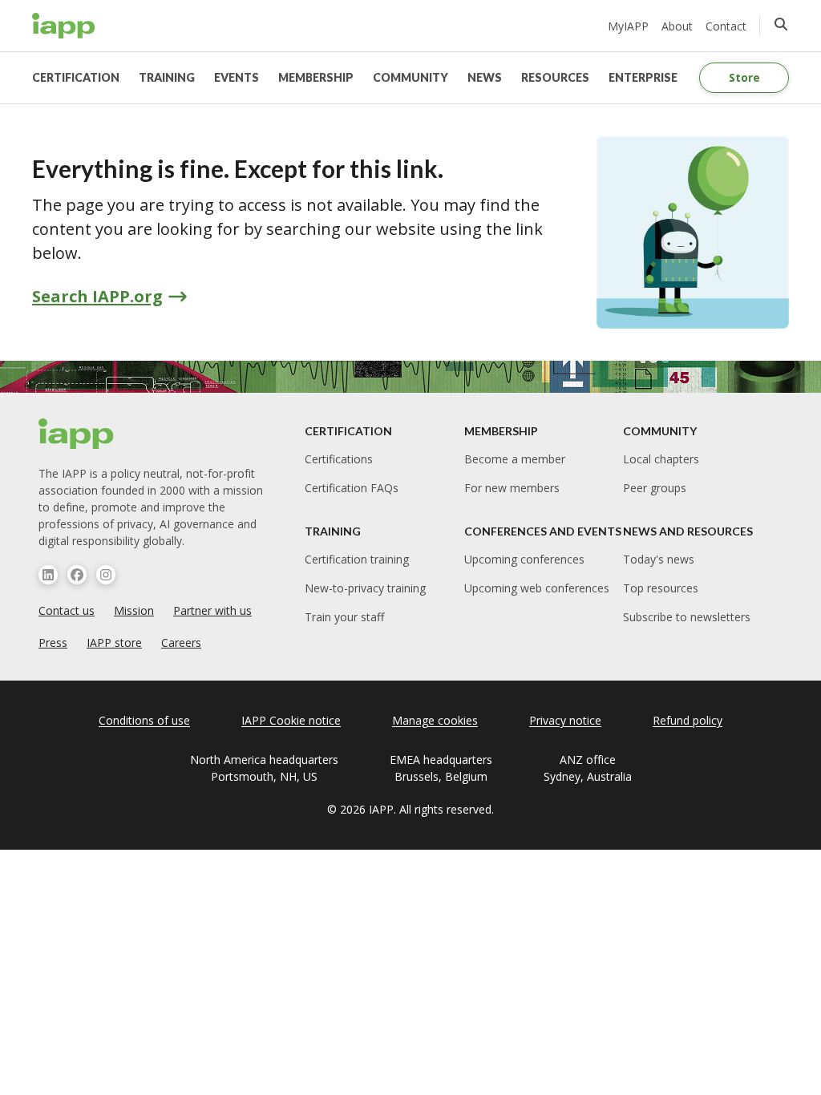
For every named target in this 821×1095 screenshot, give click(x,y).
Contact (726, 26)
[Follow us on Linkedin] (48, 574)
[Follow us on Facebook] (77, 574)
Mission (134, 610)
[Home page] (76, 433)
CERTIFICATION (75, 77)
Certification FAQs (351, 487)
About (677, 26)
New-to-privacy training (365, 588)
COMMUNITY (410, 77)
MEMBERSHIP (316, 77)
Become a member (514, 459)
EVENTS (236, 77)
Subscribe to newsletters (686, 616)
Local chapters (661, 459)
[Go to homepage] (63, 25)
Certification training (357, 559)
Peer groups (654, 487)
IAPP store (114, 642)
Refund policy (687, 720)
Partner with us (212, 610)
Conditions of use (144, 720)
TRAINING (167, 77)
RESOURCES (555, 77)
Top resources (660, 588)
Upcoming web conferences (536, 588)
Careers (181, 642)
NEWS (484, 77)
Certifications (339, 459)
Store (744, 77)
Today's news (658, 559)
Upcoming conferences (524, 559)
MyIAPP (628, 26)
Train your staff (344, 616)
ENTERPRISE (643, 77)
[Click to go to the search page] (781, 24)
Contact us (66, 610)
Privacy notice (565, 720)
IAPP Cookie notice (291, 720)
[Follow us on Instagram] (106, 574)
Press (52, 642)
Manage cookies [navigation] (435, 720)
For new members (512, 487)
